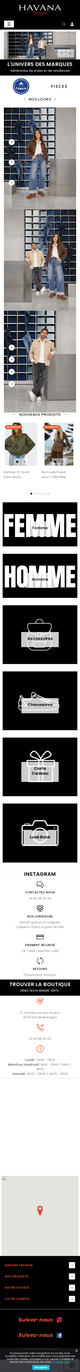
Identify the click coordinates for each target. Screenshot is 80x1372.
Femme (40, 528)
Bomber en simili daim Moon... (16, 474)
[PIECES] (21, 86)
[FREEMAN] (59, 86)
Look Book (40, 837)
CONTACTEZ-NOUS (40, 892)
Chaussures (40, 705)
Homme (40, 579)
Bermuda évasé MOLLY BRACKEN (54, 474)
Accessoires (40, 638)
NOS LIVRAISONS (40, 916)
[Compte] (72, 25)
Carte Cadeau (40, 771)
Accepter (41, 1367)
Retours (40, 969)
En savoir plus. (62, 1362)
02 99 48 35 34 (40, 898)
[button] (40, 1211)
